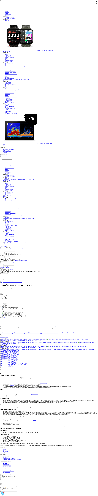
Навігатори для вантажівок (10, 84)
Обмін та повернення (7, 151)
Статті (4, 450)
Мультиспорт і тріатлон (9, 10)
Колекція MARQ (8, 166)
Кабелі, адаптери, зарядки (10, 18)
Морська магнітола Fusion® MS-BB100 (8, 362)
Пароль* (2, 258)
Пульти (6, 107)
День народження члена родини (6, 254)
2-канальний (4, 302)
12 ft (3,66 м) (4, 298)
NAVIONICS (7, 112)
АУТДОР (4, 196)
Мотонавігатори (8, 83)
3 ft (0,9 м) (4, 296)
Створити (11, 269)
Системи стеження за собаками (11, 74)
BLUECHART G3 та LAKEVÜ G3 (11, 113)
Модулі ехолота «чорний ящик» (11, 97)
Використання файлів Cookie (8, 471)
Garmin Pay (7, 20)
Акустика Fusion (8, 101)
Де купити (5, 457)
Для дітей (7, 15)
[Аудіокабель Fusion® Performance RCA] (10, 307)
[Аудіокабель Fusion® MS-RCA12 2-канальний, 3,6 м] (12, 311)
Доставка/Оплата (6, 456)
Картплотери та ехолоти (9, 93)
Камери (6, 105)
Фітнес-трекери (8, 14)
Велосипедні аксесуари (9, 65)
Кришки (6, 109)
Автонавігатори (8, 82)
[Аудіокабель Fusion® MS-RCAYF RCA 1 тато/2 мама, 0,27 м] (14, 315)
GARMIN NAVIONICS (9, 111)
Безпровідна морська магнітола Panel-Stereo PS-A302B (10, 352)
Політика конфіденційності (8, 470)
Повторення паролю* (4, 259)
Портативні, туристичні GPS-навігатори (13, 70)
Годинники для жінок (9, 5)
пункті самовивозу (34, 394)
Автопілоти (7, 94)
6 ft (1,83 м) (4, 297)
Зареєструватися (4, 261)
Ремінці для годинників (9, 17)
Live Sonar (7, 96)
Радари (6, 95)
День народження (3, 253)
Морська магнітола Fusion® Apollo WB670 (8, 360)
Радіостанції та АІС (9, 99)
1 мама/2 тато (4, 304)
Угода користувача (6, 472)
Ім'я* (1, 252)
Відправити (3, 491)
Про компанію (5, 451)
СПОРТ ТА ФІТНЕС (7, 51)
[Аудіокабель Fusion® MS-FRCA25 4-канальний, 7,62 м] (13, 308)
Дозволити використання (16, 248)
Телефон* (2, 256)
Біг (5, 53)
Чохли (6, 76)
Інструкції (5, 152)
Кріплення (7, 77)
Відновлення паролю (4, 267)
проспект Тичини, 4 (43, 383)
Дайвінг (6, 13)
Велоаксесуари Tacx (9, 63)
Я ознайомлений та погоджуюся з (14, 260)
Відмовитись (24, 248)
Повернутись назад (11, 273)
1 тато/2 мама (4, 305)
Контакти (4, 452)
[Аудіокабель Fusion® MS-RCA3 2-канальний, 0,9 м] (12, 313)
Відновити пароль (4, 273)
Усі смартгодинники (9, 4)
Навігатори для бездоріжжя (10, 72)
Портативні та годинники (10, 102)
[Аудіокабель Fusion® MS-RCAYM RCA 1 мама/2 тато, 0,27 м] (14, 316)
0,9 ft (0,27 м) (4, 295)
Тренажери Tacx (8, 55)
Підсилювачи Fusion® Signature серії (7, 370)
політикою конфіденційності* (21, 260)
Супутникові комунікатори (10, 71)
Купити (2, 317)
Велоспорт (7, 54)
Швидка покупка (7, 317)
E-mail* (1, 255)
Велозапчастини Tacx (9, 64)
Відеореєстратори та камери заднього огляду (13, 86)
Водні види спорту (8, 61)
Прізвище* (2, 250)
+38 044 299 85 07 (3, 246)
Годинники (5, 2)
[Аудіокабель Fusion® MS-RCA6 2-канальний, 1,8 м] (12, 314)
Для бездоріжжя (8, 85)
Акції (4, 144)
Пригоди (6, 11)
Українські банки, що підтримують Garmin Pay (12, 459)
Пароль (1, 266)
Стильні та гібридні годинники (11, 6)
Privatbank (34, 420)
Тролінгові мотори (8, 100)
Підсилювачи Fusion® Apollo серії (7, 368)
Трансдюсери (7, 98)
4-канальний (4, 303)
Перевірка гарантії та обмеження (9, 149)
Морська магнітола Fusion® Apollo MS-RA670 (9, 356)
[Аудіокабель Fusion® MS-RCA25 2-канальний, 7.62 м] (12, 312)
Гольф (6, 58)
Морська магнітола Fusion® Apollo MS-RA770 (9, 358)
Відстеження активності (7, 466)
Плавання (7, 12)
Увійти (13, 262)
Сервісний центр (6, 150)
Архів (4, 145)
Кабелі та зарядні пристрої (10, 78)
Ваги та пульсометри (9, 60)
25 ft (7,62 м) (4, 299)
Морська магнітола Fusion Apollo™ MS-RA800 (9, 354)
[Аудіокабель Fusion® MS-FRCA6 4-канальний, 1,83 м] (12, 309)
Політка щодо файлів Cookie (5, 248)
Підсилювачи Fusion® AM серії (6, 366)
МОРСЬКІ (5, 91)
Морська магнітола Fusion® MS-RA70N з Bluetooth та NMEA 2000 (13, 364)
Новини (4, 449)
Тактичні (7, 73)
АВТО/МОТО (5, 80)
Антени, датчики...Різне (9, 106)
